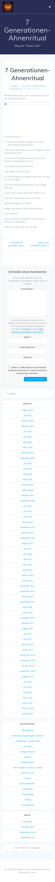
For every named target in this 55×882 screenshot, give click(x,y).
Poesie (27, 778)
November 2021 (27, 591)
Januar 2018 (27, 713)
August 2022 (27, 543)
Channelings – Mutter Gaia (28, 741)
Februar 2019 (27, 644)
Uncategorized (15, 88)
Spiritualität (27, 789)
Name (27, 337)
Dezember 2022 (27, 527)
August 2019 (27, 628)
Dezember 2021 (27, 585)
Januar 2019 (27, 649)
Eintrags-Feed (27, 827)
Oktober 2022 (27, 532)
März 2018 (27, 703)
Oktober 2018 (27, 665)
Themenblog (27, 794)
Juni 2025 (27, 431)
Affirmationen (27, 730)
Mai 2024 (27, 474)
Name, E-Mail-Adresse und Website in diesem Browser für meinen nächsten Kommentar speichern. (27, 370)
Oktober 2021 (27, 596)
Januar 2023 (27, 522)
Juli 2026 (27, 415)
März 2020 (27, 612)
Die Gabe (26, 85)
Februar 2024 (27, 484)
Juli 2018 (27, 681)
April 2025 (27, 442)
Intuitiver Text (27, 762)
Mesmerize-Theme (27, 872)
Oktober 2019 (27, 623)
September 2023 (27, 500)
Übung (27, 799)
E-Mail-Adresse (27, 347)
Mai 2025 (27, 436)
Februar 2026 (27, 420)
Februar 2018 (27, 708)
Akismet (26, 329)
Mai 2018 (27, 692)
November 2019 (27, 617)
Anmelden (27, 821)
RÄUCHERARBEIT (27, 783)
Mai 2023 (27, 516)
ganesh (14, 85)
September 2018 (27, 671)
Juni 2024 (27, 468)
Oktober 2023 (27, 495)
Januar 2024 (27, 490)
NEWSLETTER (27, 773)
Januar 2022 (27, 580)
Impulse (27, 757)
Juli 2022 (27, 548)
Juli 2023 (27, 506)
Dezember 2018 (27, 655)
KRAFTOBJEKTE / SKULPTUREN (27, 767)
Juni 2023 (27, 511)
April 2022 (27, 564)
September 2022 (27, 538)
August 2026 (27, 410)
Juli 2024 (27, 463)
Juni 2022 (27, 554)
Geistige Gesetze (38, 85)
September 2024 (27, 458)
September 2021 (27, 601)
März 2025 (27, 447)
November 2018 (27, 660)
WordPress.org (27, 837)
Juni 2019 (27, 639)
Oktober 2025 (27, 426)
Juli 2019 (27, 633)
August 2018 (27, 676)
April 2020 (27, 607)
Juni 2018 (27, 687)
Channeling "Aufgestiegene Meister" (27, 735)
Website (27, 357)
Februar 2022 (27, 575)
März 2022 (27, 570)
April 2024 (27, 479)
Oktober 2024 (27, 452)
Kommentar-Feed (27, 832)
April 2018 (27, 697)
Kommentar (27, 288)
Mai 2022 (27, 559)
